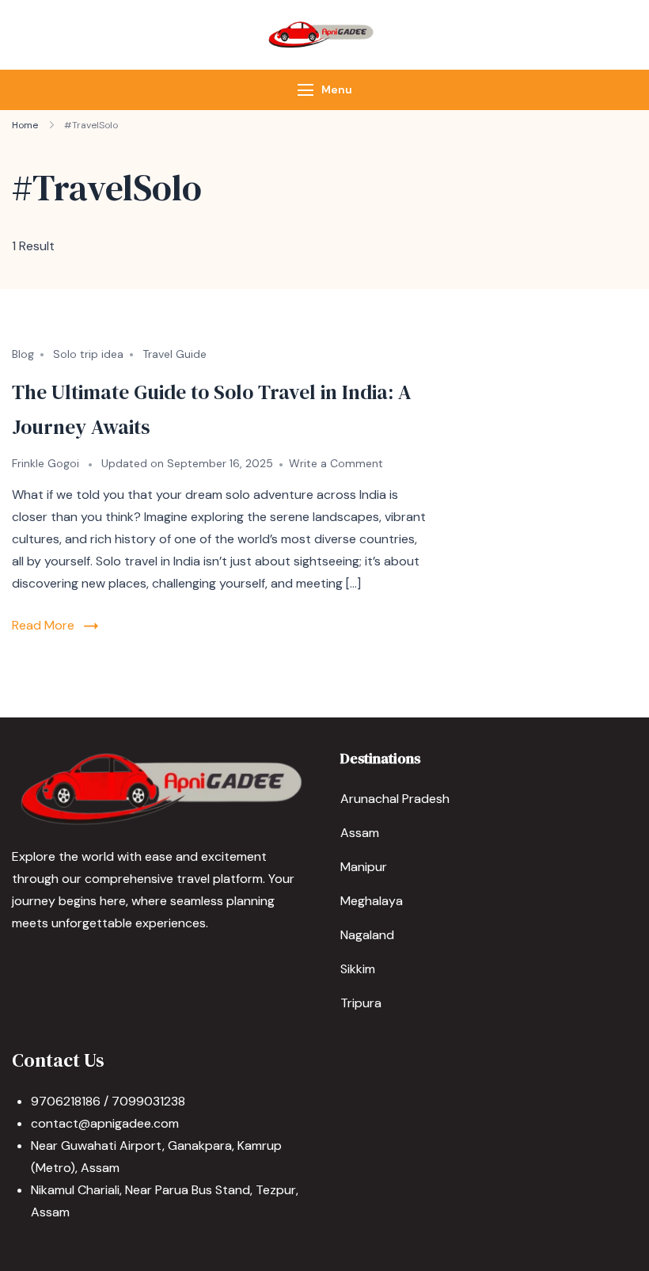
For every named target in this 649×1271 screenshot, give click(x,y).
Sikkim (357, 969)
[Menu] (305, 90)
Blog (23, 354)
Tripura (360, 1003)
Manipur (363, 866)
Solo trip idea (88, 354)
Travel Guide (174, 354)
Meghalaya (371, 900)
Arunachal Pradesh (395, 798)
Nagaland (367, 935)
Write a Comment (336, 463)
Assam (359, 832)
